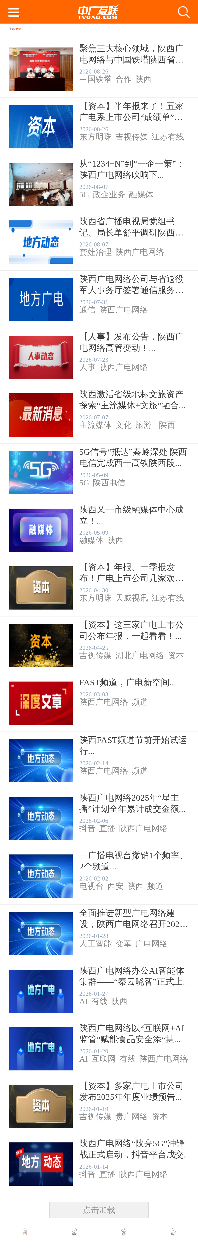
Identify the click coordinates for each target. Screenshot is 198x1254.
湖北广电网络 (139, 656)
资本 (176, 656)
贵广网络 (131, 1117)
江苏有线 (168, 137)
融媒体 (141, 195)
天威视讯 (131, 598)
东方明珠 (95, 137)
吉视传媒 (131, 137)
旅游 (143, 425)
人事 (87, 368)
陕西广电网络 (139, 252)
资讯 (12, 28)
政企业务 (109, 195)
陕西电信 (109, 483)
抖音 (87, 829)
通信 (87, 310)
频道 (140, 702)
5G (84, 195)
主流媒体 (95, 425)
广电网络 (151, 944)
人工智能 (95, 944)
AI (83, 1002)
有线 (99, 1002)
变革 (123, 944)
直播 (107, 829)
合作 (123, 79)
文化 (123, 425)
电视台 (91, 886)
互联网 (103, 1059)
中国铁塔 (95, 79)
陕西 (143, 79)
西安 (115, 886)
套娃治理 (95, 252)
